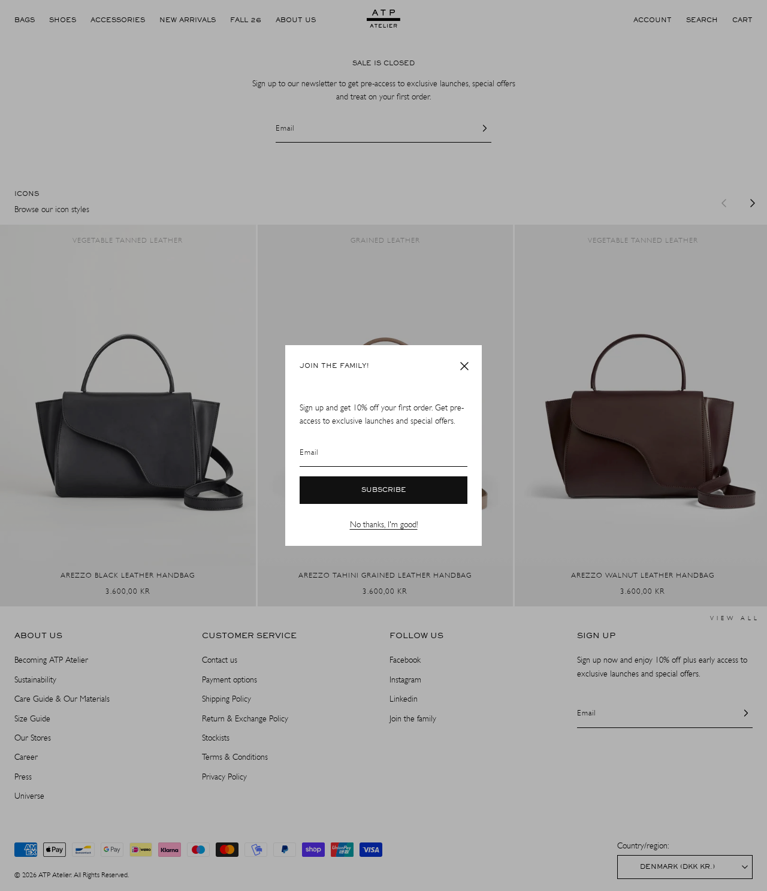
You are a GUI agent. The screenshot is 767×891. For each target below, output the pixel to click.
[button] (464, 366)
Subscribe (383, 490)
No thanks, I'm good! (384, 525)
